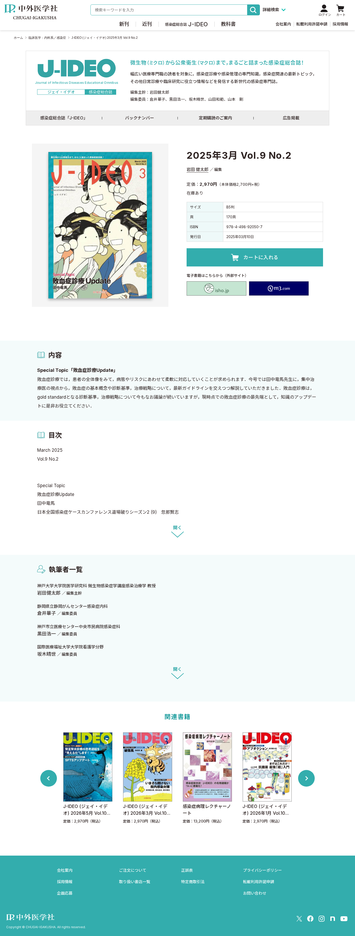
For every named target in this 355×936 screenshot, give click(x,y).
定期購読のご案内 (215, 117)
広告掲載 (291, 117)
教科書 (228, 24)
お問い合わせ (254, 893)
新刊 (124, 24)
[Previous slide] (48, 778)
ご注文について (132, 870)
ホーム (18, 38)
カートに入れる (261, 257)
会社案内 (283, 24)
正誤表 (187, 870)
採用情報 (340, 24)
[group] (88, 778)
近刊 (147, 24)
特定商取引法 (193, 881)
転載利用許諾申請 (311, 24)
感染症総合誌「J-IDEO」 (64, 117)
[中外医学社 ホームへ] (30, 15)
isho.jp (216, 289)
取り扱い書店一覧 (134, 881)
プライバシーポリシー (262, 870)
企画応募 (65, 893)
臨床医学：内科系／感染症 (47, 38)
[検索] (253, 9)
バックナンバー (139, 117)
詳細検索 (270, 9)
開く (177, 527)
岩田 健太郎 (197, 169)
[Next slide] (306, 778)
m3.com (278, 289)
